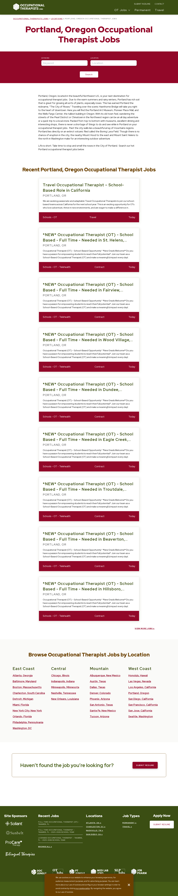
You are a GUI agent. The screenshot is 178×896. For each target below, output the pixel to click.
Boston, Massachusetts (27, 687)
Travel (159, 10)
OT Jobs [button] (120, 10)
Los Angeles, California (142, 687)
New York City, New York (27, 710)
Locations (57, 19)
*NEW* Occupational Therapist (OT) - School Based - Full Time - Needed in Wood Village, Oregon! (88, 340)
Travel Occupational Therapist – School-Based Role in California (83, 187)
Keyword (45, 58)
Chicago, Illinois (60, 675)
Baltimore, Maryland (24, 681)
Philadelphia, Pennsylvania (28, 722)
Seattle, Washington (140, 716)
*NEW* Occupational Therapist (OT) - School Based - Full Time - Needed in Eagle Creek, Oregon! (88, 439)
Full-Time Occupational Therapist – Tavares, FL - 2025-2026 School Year (56, 831)
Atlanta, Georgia (23, 675)
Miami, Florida (21, 704)
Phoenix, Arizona (100, 699)
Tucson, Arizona (99, 716)
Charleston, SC (95, 827)
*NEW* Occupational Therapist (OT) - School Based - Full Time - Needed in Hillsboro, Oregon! (88, 589)
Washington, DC (22, 728)
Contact (159, 4)
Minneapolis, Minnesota (65, 687)
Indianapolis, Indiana (63, 681)
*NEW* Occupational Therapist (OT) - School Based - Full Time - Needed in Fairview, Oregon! (88, 290)
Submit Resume (142, 4)
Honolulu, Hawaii (138, 675)
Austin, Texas (98, 681)
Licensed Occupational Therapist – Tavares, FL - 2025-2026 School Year (60, 839)
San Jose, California (140, 710)
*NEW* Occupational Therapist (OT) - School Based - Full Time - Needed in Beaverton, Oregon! (88, 539)
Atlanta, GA (93, 823)
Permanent (143, 10)
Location (94, 58)
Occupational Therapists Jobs (31, 19)
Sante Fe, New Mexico (103, 710)
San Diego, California (140, 699)
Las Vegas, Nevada (139, 681)
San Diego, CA (93, 834)
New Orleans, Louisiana (65, 699)
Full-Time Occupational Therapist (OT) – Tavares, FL (58, 823)
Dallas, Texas (97, 687)
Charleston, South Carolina (29, 693)
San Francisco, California (143, 704)
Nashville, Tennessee (63, 693)
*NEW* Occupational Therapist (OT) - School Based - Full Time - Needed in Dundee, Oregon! (88, 389)
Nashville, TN (93, 830)
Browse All (44, 847)
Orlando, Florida (22, 716)
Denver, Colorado (100, 693)
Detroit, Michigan (23, 699)
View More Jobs (144, 628)
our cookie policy (83, 888)
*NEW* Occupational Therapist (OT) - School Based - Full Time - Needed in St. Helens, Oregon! (88, 240)
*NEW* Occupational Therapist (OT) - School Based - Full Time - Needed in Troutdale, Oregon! (88, 489)
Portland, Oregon (138, 693)
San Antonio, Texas (101, 704)
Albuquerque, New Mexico (105, 675)
